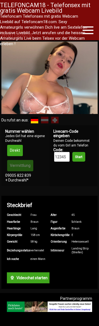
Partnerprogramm (76, 298)
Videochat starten (32, 278)
